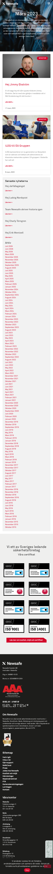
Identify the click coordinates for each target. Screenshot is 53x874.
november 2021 (11, 379)
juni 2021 (9, 387)
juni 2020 (9, 414)
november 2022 (11, 352)
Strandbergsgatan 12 (10, 840)
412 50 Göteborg (9, 856)
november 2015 (11, 524)
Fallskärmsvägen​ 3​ (9, 804)
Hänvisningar (8, 776)
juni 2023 (9, 335)
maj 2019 (9, 433)
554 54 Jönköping (9, 829)
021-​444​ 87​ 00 (8, 809)
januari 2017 (10, 487)
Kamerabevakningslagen (13, 784)
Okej (27, 870)
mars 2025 (9, 281)
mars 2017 (9, 481)
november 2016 (11, 492)
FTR (4, 782)
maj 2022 (9, 368)
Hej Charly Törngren (15, 221)
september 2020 (12, 411)
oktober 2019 (10, 424)
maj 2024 (9, 306)
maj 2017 (9, 479)
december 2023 (11, 319)
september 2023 (12, 327)
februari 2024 (11, 314)
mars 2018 (9, 457)
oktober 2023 (10, 325)
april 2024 (9, 308)
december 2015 (11, 522)
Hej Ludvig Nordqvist (16, 198)
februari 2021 (11, 397)
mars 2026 (9, 254)
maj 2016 (9, 508)
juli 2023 (9, 333)
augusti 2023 (10, 330)
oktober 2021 (10, 381)
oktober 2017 (10, 470)
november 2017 (11, 468)
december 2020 (11, 403)
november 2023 (11, 322)
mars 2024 (9, 311)
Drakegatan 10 (8, 853)
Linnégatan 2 (7, 826)
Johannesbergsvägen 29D (12, 815)
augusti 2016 (10, 500)
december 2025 (11, 257)
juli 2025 (9, 271)
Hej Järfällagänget (15, 186)
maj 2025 (9, 276)
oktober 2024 (10, 292)
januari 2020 (10, 419)
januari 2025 (10, 287)
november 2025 (11, 260)
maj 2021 (9, 389)
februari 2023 (11, 346)
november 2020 (11, 406)
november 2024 (11, 289)
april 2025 (9, 279)
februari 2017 (11, 484)
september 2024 (12, 295)
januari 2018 (10, 462)
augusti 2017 (10, 473)
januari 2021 (10, 400)
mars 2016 (9, 514)
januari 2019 (10, 441)
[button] (39, 3)
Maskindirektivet (10, 779)
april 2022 (9, 370)
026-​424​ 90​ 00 (8, 820)
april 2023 (9, 341)
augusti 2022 (10, 360)
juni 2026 (9, 249)
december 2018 (11, 443)
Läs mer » (9, 102)
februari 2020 (11, 416)
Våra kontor (9, 797)
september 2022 (12, 357)
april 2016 (9, 511)
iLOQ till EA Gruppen (17, 146)
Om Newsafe (10, 714)
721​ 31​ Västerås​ (8, 806)
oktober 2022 (10, 354)
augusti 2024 (10, 298)
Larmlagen (7, 787)
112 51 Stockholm (9, 842)
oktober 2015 (10, 527)
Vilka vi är (7, 760)
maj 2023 (9, 338)
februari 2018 (11, 460)
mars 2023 (9, 343)
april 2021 (9, 392)
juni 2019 (9, 430)
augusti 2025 (10, 268)
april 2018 (9, 454)
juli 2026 (9, 246)
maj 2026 (9, 252)
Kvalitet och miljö (10, 773)
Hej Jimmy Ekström (17, 84)
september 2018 (12, 446)
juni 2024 (9, 303)
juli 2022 (9, 362)
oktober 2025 (10, 262)
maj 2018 (9, 451)
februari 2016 (11, 516)
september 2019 (12, 427)
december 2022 (11, 349)
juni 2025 (9, 273)
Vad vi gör (7, 757)
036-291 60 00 (8, 831)
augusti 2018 (10, 449)
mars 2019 (9, 435)
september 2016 (12, 497)
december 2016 (11, 489)
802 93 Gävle (7, 818)
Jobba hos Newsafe (11, 771)
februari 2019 (11, 438)
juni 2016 (9, 506)
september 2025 (12, 265)
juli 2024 (9, 300)
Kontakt (6, 790)
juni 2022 (9, 365)
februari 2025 (11, 284)
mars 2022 (9, 373)
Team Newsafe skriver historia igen (23, 209)
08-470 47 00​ (7, 845)
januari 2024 (10, 316)
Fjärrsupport (8, 763)
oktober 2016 (10, 495)
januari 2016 (10, 519)
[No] (47, 866)
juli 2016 (9, 503)
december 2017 (11, 465)
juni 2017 (9, 476)
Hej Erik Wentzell (14, 233)
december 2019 (11, 422)
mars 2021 (9, 395)
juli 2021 (9, 384)
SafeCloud (7, 765)
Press (5, 768)
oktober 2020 (10, 408)
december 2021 (11, 376)
